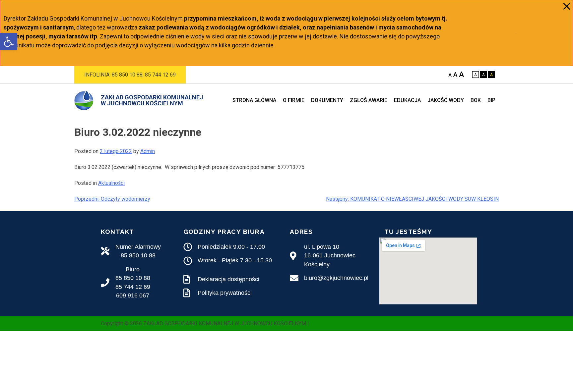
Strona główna (254, 100)
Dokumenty (327, 100)
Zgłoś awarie (368, 100)
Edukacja (407, 100)
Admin (147, 151)
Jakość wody (445, 100)
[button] (8, 41)
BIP (491, 100)
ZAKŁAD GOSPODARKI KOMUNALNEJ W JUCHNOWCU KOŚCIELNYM (152, 100)
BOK (476, 100)
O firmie (293, 100)
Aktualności (111, 183)
